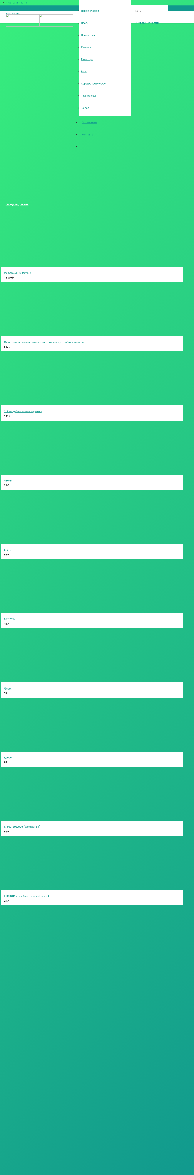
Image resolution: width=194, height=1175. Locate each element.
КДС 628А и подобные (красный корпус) (26, 896)
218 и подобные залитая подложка (23, 411)
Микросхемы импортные (17, 273)
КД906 (8, 757)
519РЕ (7, 550)
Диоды (7, 688)
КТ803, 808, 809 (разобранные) (22, 827)
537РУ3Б (9, 619)
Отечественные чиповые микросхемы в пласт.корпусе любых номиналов (44, 342)
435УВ (8, 480)
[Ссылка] (39, 25)
